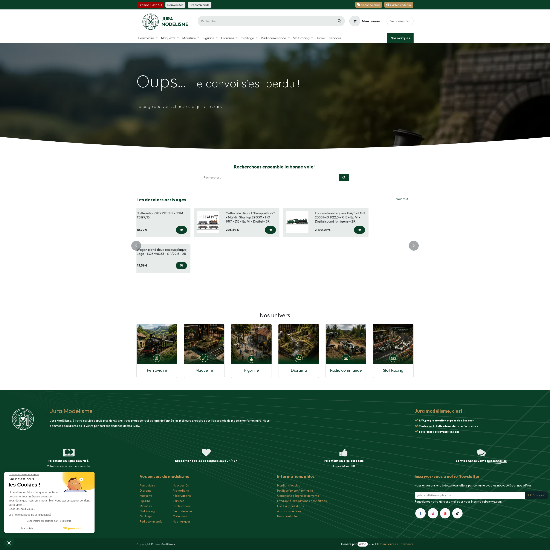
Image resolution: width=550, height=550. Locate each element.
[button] (219, 230)
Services (178, 501)
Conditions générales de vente (298, 496)
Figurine (251, 370)
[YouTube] (445, 513)
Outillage (146, 516)
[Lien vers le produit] (157, 344)
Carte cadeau (182, 506)
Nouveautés (181, 485)
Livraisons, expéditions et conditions (302, 501)
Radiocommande (151, 521)
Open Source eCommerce (396, 544)
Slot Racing (393, 370)
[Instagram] (433, 513)
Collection (180, 516)
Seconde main (182, 511)
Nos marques (400, 38)
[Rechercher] (339, 21)
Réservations (182, 496)
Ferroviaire (157, 370)
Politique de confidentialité (295, 490)
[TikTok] (457, 513)
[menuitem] (147, 38)
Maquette (204, 370)
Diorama (299, 370)
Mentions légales (288, 485)
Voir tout (402, 199)
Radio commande (346, 370)
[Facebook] (420, 513)
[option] (275, 245)
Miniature (146, 506)
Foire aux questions (290, 506)
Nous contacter (287, 516)
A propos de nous (289, 511)
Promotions (181, 490)
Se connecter (400, 21)
